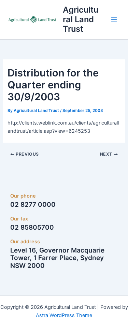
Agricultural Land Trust (80, 19)
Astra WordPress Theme (64, 315)
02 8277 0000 (33, 205)
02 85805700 (32, 227)
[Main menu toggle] (114, 19)
